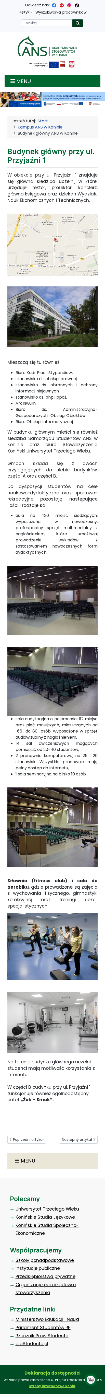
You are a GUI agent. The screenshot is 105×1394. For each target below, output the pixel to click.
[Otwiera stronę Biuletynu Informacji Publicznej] (63, 64)
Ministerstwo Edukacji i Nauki (47, 1319)
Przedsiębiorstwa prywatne (45, 1276)
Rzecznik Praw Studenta (42, 1336)
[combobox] (47, 23)
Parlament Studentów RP (43, 1328)
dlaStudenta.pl (32, 1344)
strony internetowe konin (52, 1386)
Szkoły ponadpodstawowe (45, 1260)
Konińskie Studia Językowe (45, 1217)
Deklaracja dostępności (52, 1373)
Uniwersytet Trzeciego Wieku (47, 1209)
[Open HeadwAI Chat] (91, 1380)
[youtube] (61, 5)
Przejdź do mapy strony (4, 4)
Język (24, 12)
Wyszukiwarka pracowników (61, 12)
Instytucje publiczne (38, 1268)
